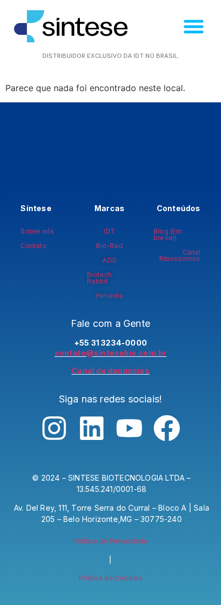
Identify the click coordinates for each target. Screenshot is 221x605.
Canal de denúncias (110, 370)
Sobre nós (37, 231)
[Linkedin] (91, 428)
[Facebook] (166, 428)
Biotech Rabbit (99, 278)
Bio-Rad (109, 246)
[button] (194, 26)
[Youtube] (129, 428)
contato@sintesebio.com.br (111, 352)
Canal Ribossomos (180, 255)
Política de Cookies (111, 578)
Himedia (109, 296)
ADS (109, 260)
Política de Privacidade (110, 541)
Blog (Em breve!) (167, 234)
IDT (109, 231)
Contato (33, 246)
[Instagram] (54, 428)
